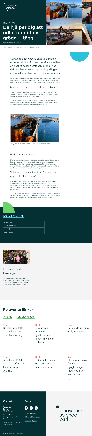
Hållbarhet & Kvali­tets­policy (33, 417)
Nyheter (10, 47)
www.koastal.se (8, 232)
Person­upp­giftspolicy (31, 421)
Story (70, 357)
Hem (4, 47)
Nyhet (5, 325)
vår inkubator (43, 181)
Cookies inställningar (31, 413)
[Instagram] (31, 408)
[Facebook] (26, 408)
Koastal (17, 80)
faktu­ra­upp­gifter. (8, 424)
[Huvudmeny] (86, 4)
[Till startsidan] (11, 7)
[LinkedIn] (36, 408)
